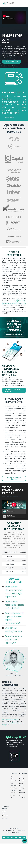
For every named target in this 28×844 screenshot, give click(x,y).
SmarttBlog (5, 818)
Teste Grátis (22, 797)
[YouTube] (20, 837)
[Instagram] (8, 837)
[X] (12, 837)
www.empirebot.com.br (10, 719)
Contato (4, 811)
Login (20, 795)
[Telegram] (24, 837)
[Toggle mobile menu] (25, 3)
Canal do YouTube (9, 723)
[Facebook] (4, 837)
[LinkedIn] (16, 837)
